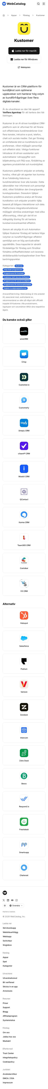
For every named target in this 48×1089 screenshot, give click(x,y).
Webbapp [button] (7, 936)
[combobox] (16, 905)
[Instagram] (16, 900)
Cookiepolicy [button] (8, 1062)
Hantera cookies (9, 912)
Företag (26, 15)
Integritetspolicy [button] (10, 1057)
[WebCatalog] (5, 893)
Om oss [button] (6, 1032)
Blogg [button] (5, 1011)
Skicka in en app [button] (10, 986)
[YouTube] (12, 900)
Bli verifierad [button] (8, 982)
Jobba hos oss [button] (9, 1037)
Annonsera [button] (7, 991)
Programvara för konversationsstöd (17, 285)
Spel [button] (5, 961)
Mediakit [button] (7, 1041)
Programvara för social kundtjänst (17, 281)
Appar (14, 15)
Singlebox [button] (7, 945)
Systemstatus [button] (9, 1020)
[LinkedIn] (8, 900)
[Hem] (13, 4)
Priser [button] (5, 1003)
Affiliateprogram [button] (10, 1016)
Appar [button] (5, 957)
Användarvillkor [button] (10, 1074)
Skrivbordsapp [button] (9, 928)
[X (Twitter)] (4, 900)
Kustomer (40, 15)
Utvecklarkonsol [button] (10, 978)
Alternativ (9, 604)
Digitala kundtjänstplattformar (15, 288)
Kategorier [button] (7, 966)
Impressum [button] (8, 1082)
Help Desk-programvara (13, 270)
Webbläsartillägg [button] (10, 932)
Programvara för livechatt (14, 273)
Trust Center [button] (8, 1053)
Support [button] (6, 1007)
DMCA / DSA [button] (8, 1078)
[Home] (4, 15)
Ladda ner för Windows (26, 59)
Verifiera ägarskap (12, 112)
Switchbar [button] (7, 941)
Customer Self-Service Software (16, 277)
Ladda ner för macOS (25, 50)
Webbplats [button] (25, 67)
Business (19, 266)
